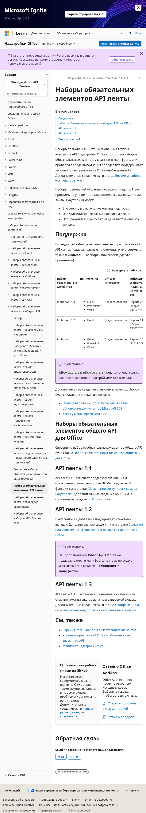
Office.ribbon (101, 499)
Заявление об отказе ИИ (19, 799)
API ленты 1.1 (67, 128)
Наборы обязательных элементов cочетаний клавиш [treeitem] (28, 436)
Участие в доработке (99, 799)
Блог (75, 799)
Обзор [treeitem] (18, 318)
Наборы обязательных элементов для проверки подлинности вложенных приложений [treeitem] (30, 455)
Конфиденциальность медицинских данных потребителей (77, 805)
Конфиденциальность (17, 805)
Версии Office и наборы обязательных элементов (99, 630)
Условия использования (19, 810)
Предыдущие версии (53, 799)
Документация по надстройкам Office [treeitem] (20, 104)
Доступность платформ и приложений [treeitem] (27, 239)
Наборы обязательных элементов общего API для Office (94, 123)
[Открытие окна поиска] (130, 33)
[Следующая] (121, 33)
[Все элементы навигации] (58, 78)
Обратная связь (122, 59)
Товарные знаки (50, 810)
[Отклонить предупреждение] (138, 8)
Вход (138, 33)
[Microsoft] (7, 33)
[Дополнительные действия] (139, 78)
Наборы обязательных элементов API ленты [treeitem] (29, 488)
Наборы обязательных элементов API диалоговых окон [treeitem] (28, 366)
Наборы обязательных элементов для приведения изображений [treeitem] (28, 418)
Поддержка (65, 118)
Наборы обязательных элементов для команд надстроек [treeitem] (28, 329)
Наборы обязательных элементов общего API (95, 78)
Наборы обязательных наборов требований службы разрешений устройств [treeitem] (28, 348)
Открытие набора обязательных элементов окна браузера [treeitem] (30, 473)
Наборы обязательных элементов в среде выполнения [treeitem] (28, 501)
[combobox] (26, 84)
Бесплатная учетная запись (120, 43)
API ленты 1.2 (67, 133)
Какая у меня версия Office (82, 414)
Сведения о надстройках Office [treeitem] (24, 116)
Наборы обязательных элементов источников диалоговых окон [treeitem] (29, 383)
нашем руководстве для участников (76, 712)
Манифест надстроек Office (83, 646)
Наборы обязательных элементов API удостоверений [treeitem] (28, 399)
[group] (99, 315)
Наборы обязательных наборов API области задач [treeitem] (28, 518)
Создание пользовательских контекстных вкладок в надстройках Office (99, 529)
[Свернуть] (47, 75)
